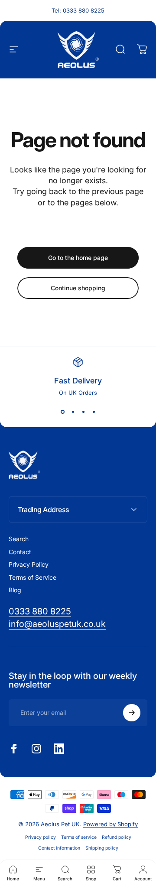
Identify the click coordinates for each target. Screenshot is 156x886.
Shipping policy (101, 848)
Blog (15, 590)
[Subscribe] (131, 712)
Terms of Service (32, 577)
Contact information (59, 848)
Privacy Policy (29, 564)
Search (19, 538)
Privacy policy (40, 837)
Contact (20, 551)
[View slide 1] (62, 411)
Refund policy (116, 837)
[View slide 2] (73, 411)
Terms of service (79, 837)
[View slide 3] (83, 411)
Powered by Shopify (110, 824)
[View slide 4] (93, 411)
